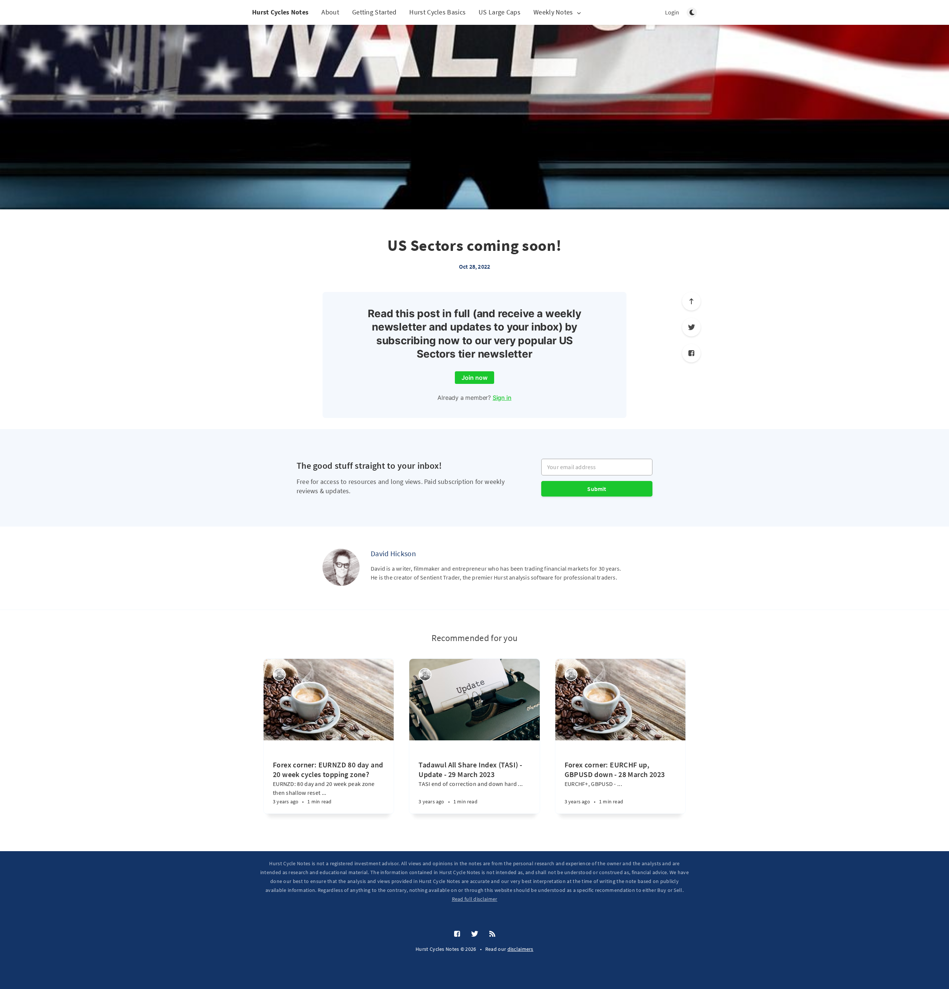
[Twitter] (691, 327)
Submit (596, 488)
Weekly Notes (553, 12)
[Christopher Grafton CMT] (279, 674)
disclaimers (520, 949)
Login (672, 12)
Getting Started (374, 12)
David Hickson (393, 553)
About (330, 12)
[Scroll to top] (691, 301)
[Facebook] (691, 353)
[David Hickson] (341, 567)
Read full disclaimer (474, 899)
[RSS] (492, 934)
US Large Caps (499, 12)
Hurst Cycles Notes (280, 12)
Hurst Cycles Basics (437, 12)
